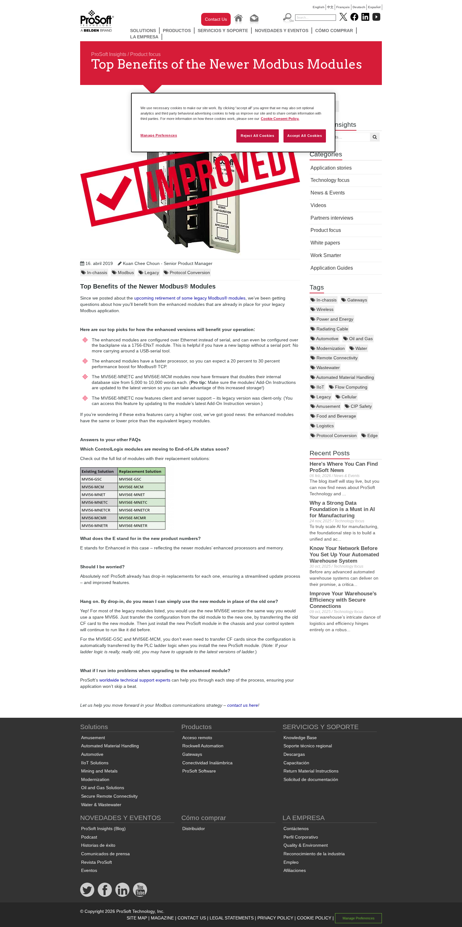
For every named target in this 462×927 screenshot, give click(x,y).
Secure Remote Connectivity (109, 796)
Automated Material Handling (344, 377)
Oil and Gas (360, 338)
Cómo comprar (334, 30)
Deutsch (359, 7)
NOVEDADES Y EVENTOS (281, 30)
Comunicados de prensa (105, 853)
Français (343, 7)
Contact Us (216, 19)
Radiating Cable (331, 328)
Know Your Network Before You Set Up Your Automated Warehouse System (344, 554)
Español (374, 7)
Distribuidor (193, 828)
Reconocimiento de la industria (314, 853)
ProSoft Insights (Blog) (103, 828)
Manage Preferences (158, 135)
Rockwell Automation (202, 745)
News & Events (328, 192)
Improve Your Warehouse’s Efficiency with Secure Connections (343, 600)
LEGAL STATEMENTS (232, 917)
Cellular (348, 396)
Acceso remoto (197, 737)
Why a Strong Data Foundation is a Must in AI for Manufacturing (342, 509)
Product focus (145, 54)
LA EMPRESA (144, 36)
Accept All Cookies (304, 136)
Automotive (326, 338)
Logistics (324, 425)
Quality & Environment (305, 845)
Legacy (323, 396)
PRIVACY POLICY (275, 917)
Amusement (327, 406)
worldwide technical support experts (134, 680)
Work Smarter (326, 255)
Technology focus (330, 180)
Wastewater (327, 367)
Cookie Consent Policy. (280, 119)
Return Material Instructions (310, 770)
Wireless (324, 309)
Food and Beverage (335, 416)
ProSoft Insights (108, 54)
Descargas (294, 754)
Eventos (89, 870)
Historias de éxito (98, 845)
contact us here (242, 705)
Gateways (356, 299)
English (318, 7)
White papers (325, 242)
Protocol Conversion (336, 435)
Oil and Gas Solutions (102, 787)
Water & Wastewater (101, 804)
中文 (330, 7)
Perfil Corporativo (300, 837)
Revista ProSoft (96, 862)
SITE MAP (137, 917)
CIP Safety (360, 406)
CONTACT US (192, 917)
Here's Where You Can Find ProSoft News (344, 467)
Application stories (331, 168)
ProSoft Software (199, 770)
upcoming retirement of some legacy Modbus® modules (189, 298)
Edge (372, 435)
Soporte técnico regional (307, 745)
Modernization (330, 348)
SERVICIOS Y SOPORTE (223, 30)
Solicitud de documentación (310, 779)
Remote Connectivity (336, 357)
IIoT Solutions (94, 762)
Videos (318, 205)
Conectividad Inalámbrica (207, 762)
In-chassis (326, 299)
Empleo (291, 862)
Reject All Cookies (257, 136)
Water (360, 348)
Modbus (125, 272)
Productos (177, 30)
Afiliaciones (294, 870)
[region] (233, 122)
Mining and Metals (99, 770)
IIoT (319, 387)
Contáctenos (296, 828)
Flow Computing (350, 387)
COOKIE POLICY (314, 917)
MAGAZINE (162, 917)
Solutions (143, 30)
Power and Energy (334, 319)
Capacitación (296, 762)
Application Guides (332, 268)
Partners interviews (332, 218)
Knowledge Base (300, 737)
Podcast (89, 837)
